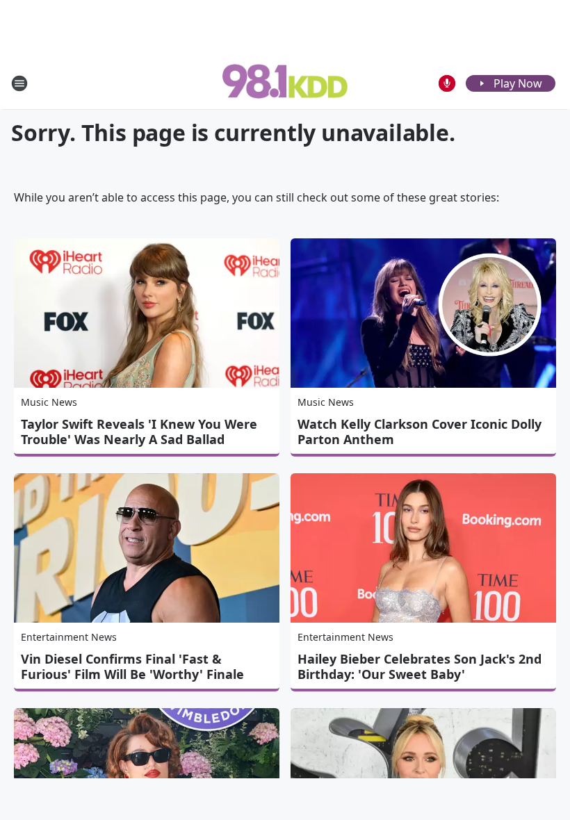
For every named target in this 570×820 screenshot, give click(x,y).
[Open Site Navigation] (19, 83)
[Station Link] (285, 82)
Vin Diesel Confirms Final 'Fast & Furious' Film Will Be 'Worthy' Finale (132, 666)
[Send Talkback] (447, 83)
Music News (49, 402)
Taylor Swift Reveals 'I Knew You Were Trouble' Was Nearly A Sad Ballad (139, 431)
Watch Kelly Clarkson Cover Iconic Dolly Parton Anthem (420, 431)
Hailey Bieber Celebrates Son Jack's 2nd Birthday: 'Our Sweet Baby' (420, 666)
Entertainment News (69, 636)
